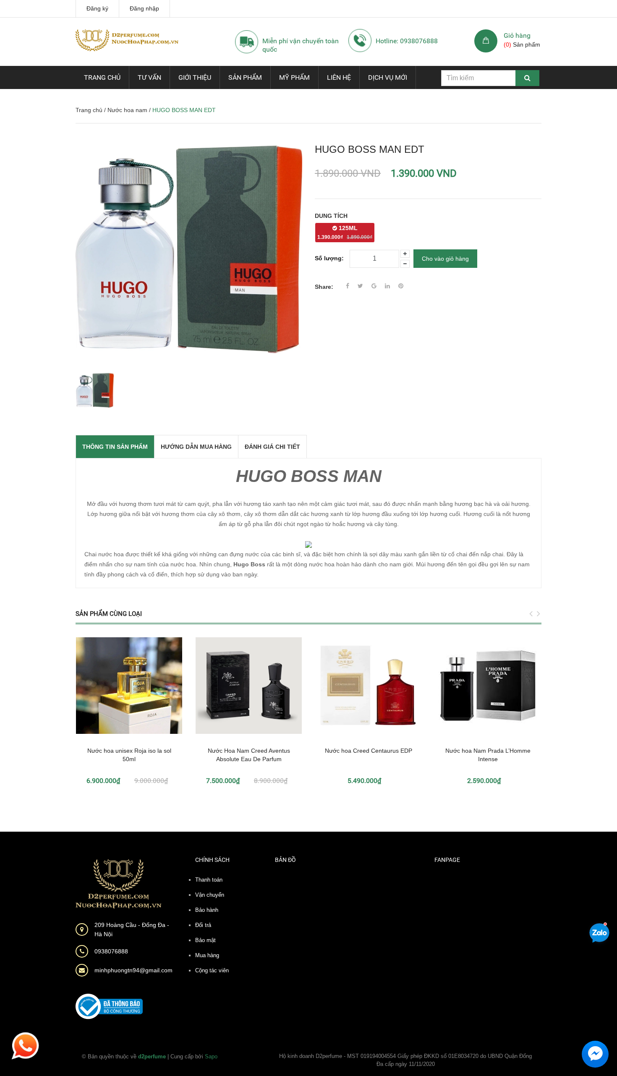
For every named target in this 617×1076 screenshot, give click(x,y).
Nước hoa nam (127, 110)
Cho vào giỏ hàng (445, 258)
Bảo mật (205, 940)
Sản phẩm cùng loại (109, 614)
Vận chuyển (209, 895)
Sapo (211, 1056)
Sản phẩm (245, 77)
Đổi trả (203, 925)
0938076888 (111, 951)
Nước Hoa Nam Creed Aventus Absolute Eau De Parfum (249, 754)
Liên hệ (339, 77)
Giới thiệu (194, 77)
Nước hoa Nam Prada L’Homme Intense (488, 754)
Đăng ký (97, 8)
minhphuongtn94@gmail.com (133, 970)
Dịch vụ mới (387, 77)
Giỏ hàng (517, 35)
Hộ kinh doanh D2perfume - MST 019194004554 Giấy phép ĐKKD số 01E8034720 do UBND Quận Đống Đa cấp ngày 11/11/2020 (405, 1060)
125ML (344, 232)
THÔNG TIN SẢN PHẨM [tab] (115, 446)
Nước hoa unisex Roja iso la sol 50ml (129, 754)
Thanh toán (208, 880)
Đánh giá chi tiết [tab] (272, 446)
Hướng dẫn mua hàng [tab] (196, 446)
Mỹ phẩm (294, 77)
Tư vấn (149, 77)
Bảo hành (206, 910)
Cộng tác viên (212, 970)
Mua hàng (207, 955)
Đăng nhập (144, 8)
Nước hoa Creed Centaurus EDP (368, 750)
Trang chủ (102, 77)
